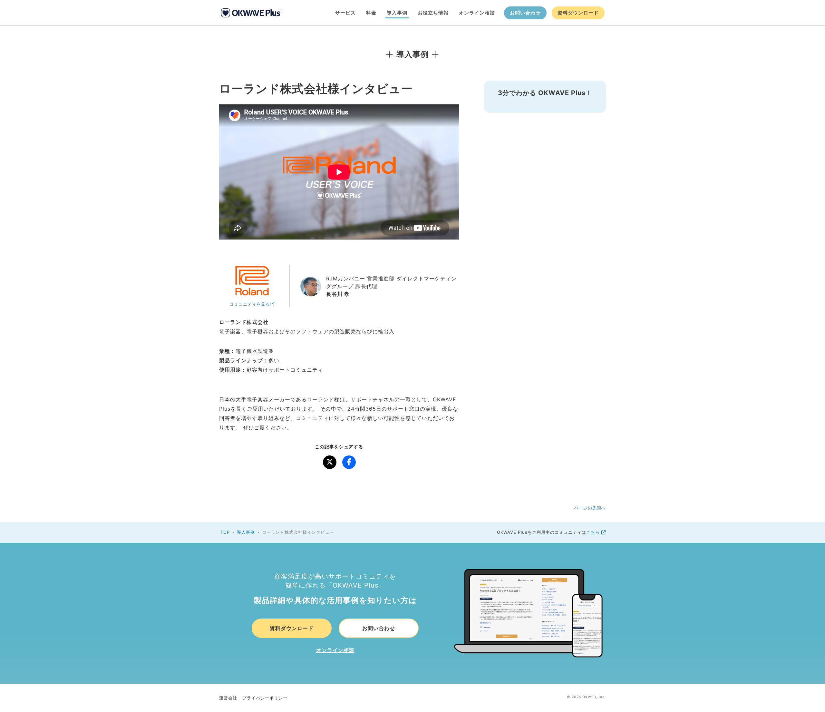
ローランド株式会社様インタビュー (298, 532)
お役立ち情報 (433, 13)
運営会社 (228, 697)
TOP (225, 532)
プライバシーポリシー (264, 697)
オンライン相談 (477, 13)
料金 (371, 13)
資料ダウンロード (578, 13)
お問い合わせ (525, 13)
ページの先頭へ (590, 508)
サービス (345, 13)
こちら (593, 532)
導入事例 (397, 13)
